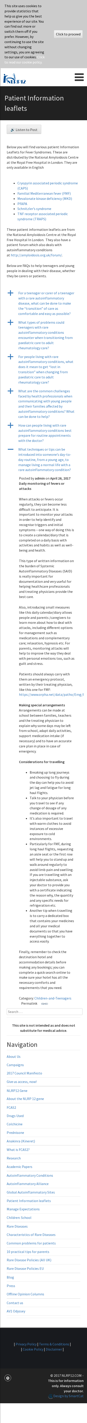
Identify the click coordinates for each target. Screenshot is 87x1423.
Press (11, 1285)
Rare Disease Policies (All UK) (29, 1260)
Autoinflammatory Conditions (30, 1175)
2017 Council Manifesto (24, 1073)
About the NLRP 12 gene (25, 1098)
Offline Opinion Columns (25, 1294)
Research (14, 1158)
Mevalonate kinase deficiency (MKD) (44, 198)
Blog (10, 1277)
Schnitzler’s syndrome (34, 208)
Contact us (15, 1303)
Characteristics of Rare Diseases (31, 1234)
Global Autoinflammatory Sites (31, 1192)
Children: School (19, 1217)
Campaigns (15, 1065)
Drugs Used (15, 1115)
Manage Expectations (23, 1209)
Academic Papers (19, 1166)
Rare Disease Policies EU (25, 1268)
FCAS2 (11, 1107)
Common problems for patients (31, 1243)
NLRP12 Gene (17, 1090)
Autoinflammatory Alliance (28, 1183)
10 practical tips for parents (28, 1251)
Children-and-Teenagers (52, 998)
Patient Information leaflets (29, 1200)
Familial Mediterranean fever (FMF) (44, 193)
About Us (14, 1056)
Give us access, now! (22, 1081)
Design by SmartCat (68, 1396)
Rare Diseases (17, 1226)
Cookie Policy (33, 1349)
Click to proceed (68, 34)
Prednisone (15, 1132)
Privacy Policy (26, 1344)
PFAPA (22, 203)
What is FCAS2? (18, 1149)
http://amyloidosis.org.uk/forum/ (36, 255)
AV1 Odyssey (16, 1311)
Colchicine (15, 1124)
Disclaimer (54, 1349)
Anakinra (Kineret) (21, 1141)
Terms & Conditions (54, 1344)
